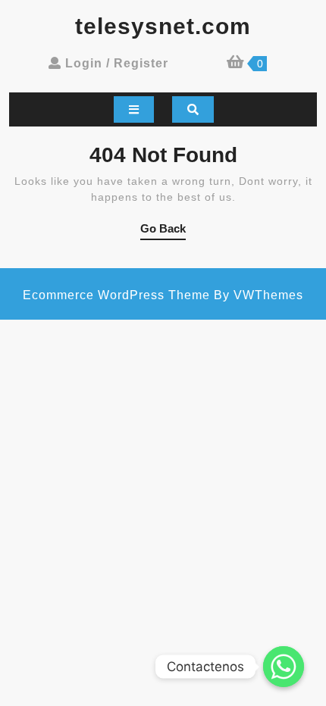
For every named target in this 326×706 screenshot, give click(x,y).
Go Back (163, 231)
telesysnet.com (163, 26)
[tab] (134, 109)
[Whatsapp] (283, 666)
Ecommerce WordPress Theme (116, 295)
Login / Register (116, 63)
